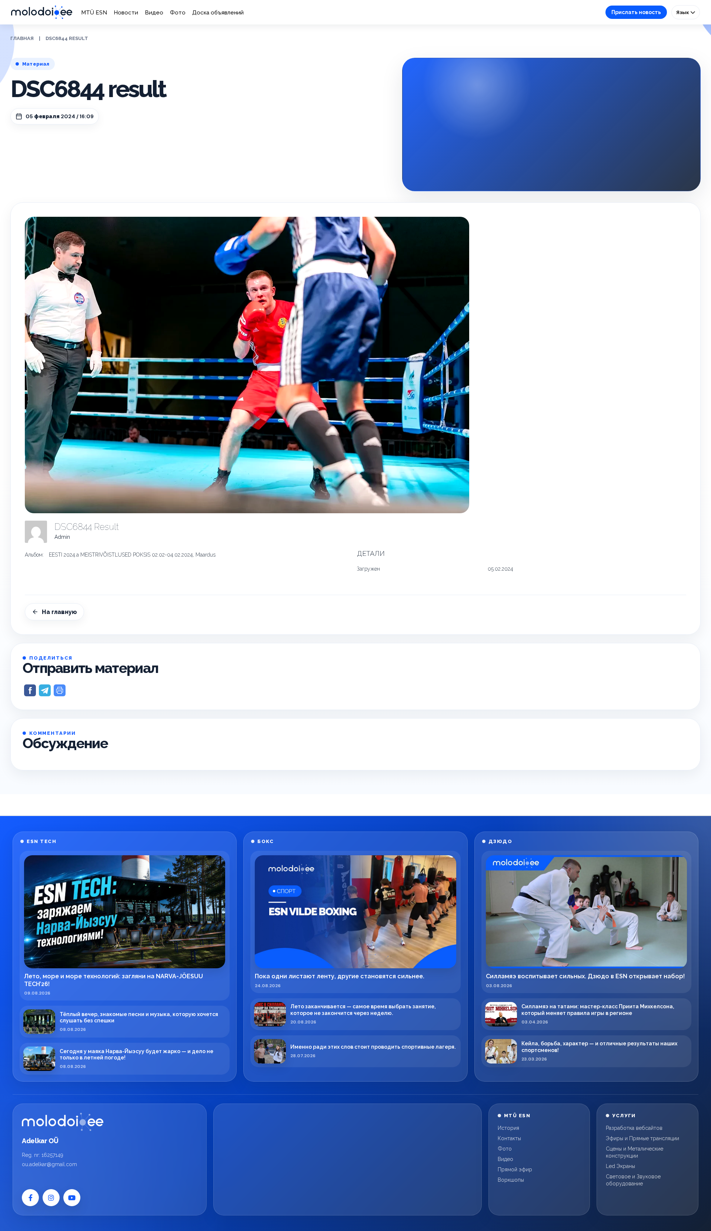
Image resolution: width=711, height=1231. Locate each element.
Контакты (509, 1138)
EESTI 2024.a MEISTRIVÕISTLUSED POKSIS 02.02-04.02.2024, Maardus (132, 555)
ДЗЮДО (500, 841)
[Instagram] (51, 1197)
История (508, 1128)
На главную (59, 612)
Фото (178, 12)
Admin (62, 537)
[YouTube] (71, 1197)
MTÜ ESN (94, 12)
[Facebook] (30, 1197)
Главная (22, 38)
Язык (683, 12)
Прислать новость (636, 12)
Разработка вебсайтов (634, 1128)
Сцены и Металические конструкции (634, 1152)
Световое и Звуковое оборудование (633, 1180)
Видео (154, 12)
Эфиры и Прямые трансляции (642, 1138)
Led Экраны (620, 1166)
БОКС (265, 841)
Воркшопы (511, 1180)
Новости (126, 12)
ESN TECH (41, 841)
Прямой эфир (515, 1169)
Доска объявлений (218, 12)
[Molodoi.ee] (62, 1122)
